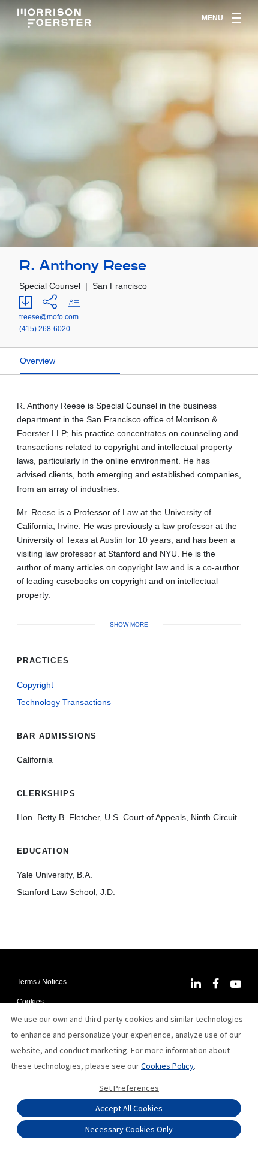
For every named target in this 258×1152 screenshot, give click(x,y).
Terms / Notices (42, 982)
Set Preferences (129, 1088)
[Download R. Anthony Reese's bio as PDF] (25, 302)
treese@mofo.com (49, 317)
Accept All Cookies (129, 1108)
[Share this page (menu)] (50, 302)
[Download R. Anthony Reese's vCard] (74, 302)
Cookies (30, 1001)
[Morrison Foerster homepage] (56, 18)
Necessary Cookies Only (129, 1129)
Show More (129, 624)
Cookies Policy (167, 1065)
